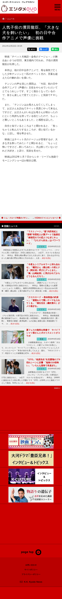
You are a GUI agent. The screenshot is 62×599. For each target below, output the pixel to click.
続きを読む (46, 258)
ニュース (10, 19)
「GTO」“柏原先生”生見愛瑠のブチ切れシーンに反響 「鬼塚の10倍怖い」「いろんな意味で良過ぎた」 (43, 362)
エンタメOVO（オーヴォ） (19, 9)
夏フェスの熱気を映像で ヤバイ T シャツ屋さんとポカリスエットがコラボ (43, 333)
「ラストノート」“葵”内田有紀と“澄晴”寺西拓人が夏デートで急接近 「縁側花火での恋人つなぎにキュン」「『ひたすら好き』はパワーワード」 (43, 237)
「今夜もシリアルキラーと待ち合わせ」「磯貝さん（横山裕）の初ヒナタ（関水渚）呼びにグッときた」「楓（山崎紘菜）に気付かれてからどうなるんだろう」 (43, 270)
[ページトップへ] (31, 554)
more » (57, 388)
